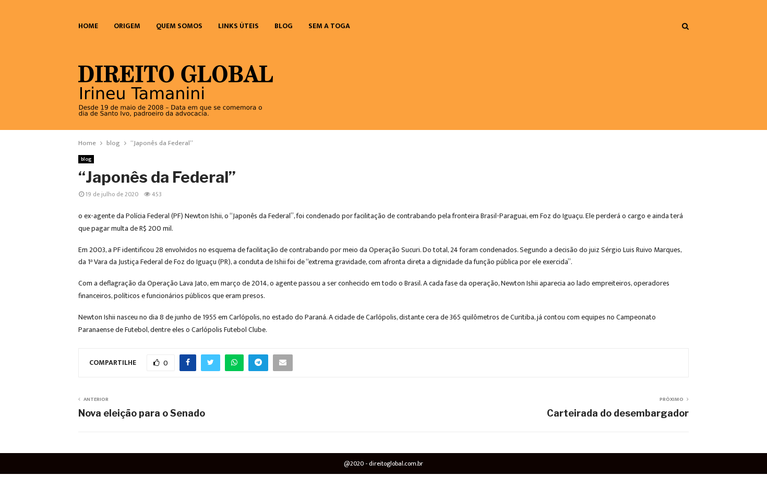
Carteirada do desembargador (618, 413)
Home (88, 26)
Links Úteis (238, 26)
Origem (127, 26)
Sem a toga (329, 26)
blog (283, 26)
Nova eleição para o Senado (141, 413)
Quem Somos (179, 26)
